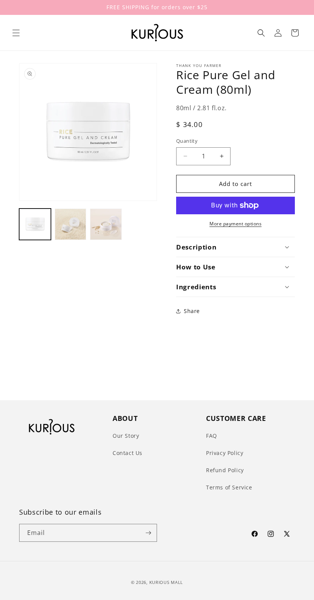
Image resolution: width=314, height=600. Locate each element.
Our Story (126, 435)
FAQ (211, 435)
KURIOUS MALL (166, 582)
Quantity (187, 140)
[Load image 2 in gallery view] (71, 224)
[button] (16, 32)
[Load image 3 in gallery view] (106, 224)
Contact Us (127, 453)
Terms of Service (229, 487)
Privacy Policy (224, 453)
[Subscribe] (148, 533)
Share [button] (192, 311)
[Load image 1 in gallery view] (35, 224)
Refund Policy (225, 470)
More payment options (235, 223)
